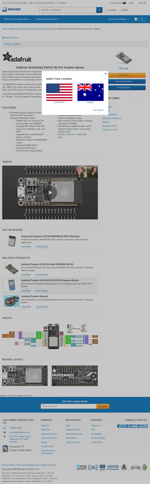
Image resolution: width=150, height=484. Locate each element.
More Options (98, 110)
